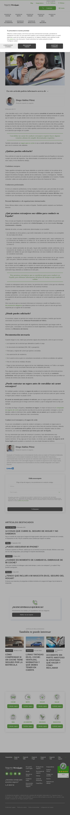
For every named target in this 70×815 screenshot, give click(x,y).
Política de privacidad (33, 807)
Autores (48, 778)
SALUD (57, 702)
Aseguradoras (50, 767)
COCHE (13, 702)
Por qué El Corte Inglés (29, 767)
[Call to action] (6, 773)
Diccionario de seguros (40, 772)
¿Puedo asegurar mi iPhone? (22, 547)
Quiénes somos (48, 770)
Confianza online (28, 779)
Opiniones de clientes (50, 782)
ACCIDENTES (28, 722)
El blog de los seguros (39, 767)
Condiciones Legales (10, 807)
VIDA (13, 722)
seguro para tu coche (27, 143)
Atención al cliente (29, 775)
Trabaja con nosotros (49, 775)
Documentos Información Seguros (29, 785)
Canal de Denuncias (39, 779)
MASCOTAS (57, 722)
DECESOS (42, 722)
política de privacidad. (23, 500)
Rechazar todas (27, 46)
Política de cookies (22, 807)
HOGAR (42, 702)
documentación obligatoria (13, 305)
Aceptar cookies (54, 46)
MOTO (28, 702)
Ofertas (38, 776)
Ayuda (27, 771)
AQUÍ (11, 39)
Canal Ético (39, 783)
